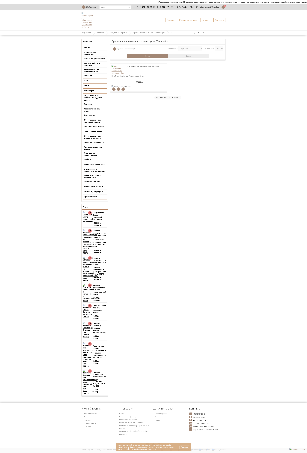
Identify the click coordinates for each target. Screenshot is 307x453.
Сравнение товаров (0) (126, 49)
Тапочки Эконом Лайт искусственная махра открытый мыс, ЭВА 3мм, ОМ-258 (99, 373)
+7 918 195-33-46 (147, 7)
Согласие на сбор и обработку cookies (133, 431)
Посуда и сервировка (118, 33)
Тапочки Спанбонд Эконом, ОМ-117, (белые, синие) (99, 324)
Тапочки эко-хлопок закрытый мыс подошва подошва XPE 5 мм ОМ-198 (99, 347)
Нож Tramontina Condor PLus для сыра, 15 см (143, 66)
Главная (170, 20)
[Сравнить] (123, 89)
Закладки (87, 420)
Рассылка (87, 426)
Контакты (219, 20)
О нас (121, 414)
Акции (157, 420)
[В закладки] (118, 89)
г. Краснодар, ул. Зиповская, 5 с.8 (205, 429)
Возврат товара (90, 423)
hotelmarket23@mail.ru (209, 7)
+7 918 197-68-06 (166, 7)
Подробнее (152, 449)
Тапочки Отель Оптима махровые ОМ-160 (99, 306)
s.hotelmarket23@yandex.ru (203, 426)
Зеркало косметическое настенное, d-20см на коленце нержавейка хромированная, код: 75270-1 (99, 259)
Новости (206, 20)
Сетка (188, 56)
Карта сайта (159, 417)
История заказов (90, 417)
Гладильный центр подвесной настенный (98, 213)
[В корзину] (114, 89)
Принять (184, 447)
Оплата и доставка (188, 20)
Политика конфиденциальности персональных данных (131, 418)
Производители (161, 414)
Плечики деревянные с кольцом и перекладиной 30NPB (99, 286)
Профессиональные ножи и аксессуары (149, 33)
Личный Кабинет (90, 414)
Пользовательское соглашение (131, 422)
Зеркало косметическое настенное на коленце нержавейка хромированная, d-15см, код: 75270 (99, 232)
